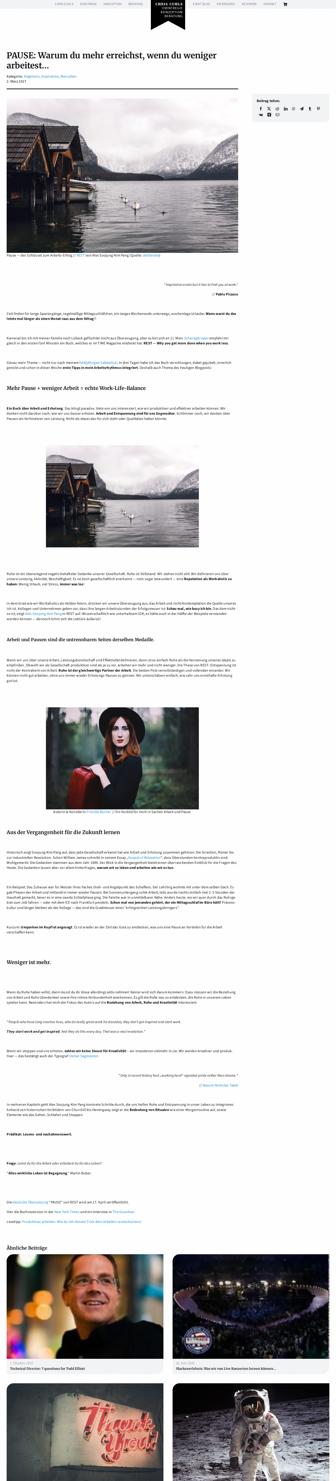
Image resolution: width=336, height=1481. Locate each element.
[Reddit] (277, 109)
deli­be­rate (151, 255)
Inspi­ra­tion (50, 76)
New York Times (67, 1211)
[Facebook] (261, 109)
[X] (269, 109)
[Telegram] (302, 109)
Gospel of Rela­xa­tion (144, 857)
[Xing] (269, 115)
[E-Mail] (277, 115)
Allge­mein (32, 76)
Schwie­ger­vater (196, 338)
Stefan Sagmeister (83, 1056)
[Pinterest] (318, 109)
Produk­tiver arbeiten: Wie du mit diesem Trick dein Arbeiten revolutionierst (81, 1221)
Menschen (69, 76)
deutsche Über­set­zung (30, 1202)
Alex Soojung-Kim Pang (43, 613)
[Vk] (261, 115)
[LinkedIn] (286, 109)
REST (81, 255)
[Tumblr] (310, 109)
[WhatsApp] (294, 109)
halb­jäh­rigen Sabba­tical (98, 362)
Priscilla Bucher (98, 811)
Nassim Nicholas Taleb (220, 1085)
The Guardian (123, 1211)
